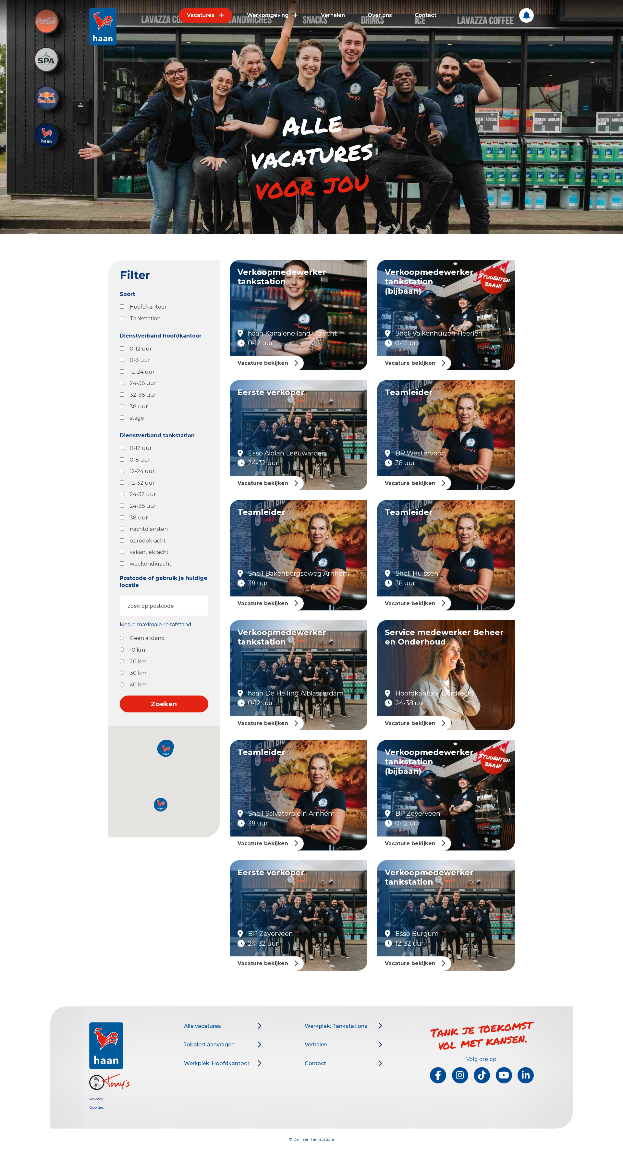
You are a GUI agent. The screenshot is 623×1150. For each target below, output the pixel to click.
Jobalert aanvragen (209, 1044)
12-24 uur (142, 372)
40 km (138, 685)
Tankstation (145, 318)
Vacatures (200, 15)
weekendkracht (150, 564)
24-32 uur (143, 494)
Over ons (380, 15)
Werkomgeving (267, 15)
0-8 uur (140, 360)
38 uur (139, 406)
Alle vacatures (202, 1026)
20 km (138, 661)
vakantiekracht (149, 552)
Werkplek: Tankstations (336, 1026)
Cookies (96, 1107)
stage (137, 418)
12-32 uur (142, 483)
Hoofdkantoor (148, 307)
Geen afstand (147, 638)
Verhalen (333, 15)
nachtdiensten (149, 529)
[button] (160, 804)
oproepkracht (148, 541)
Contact (425, 15)
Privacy (96, 1098)
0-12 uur (141, 349)
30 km (138, 673)
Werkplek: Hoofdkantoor (217, 1063)
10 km (137, 650)
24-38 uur (143, 383)
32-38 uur (143, 395)
